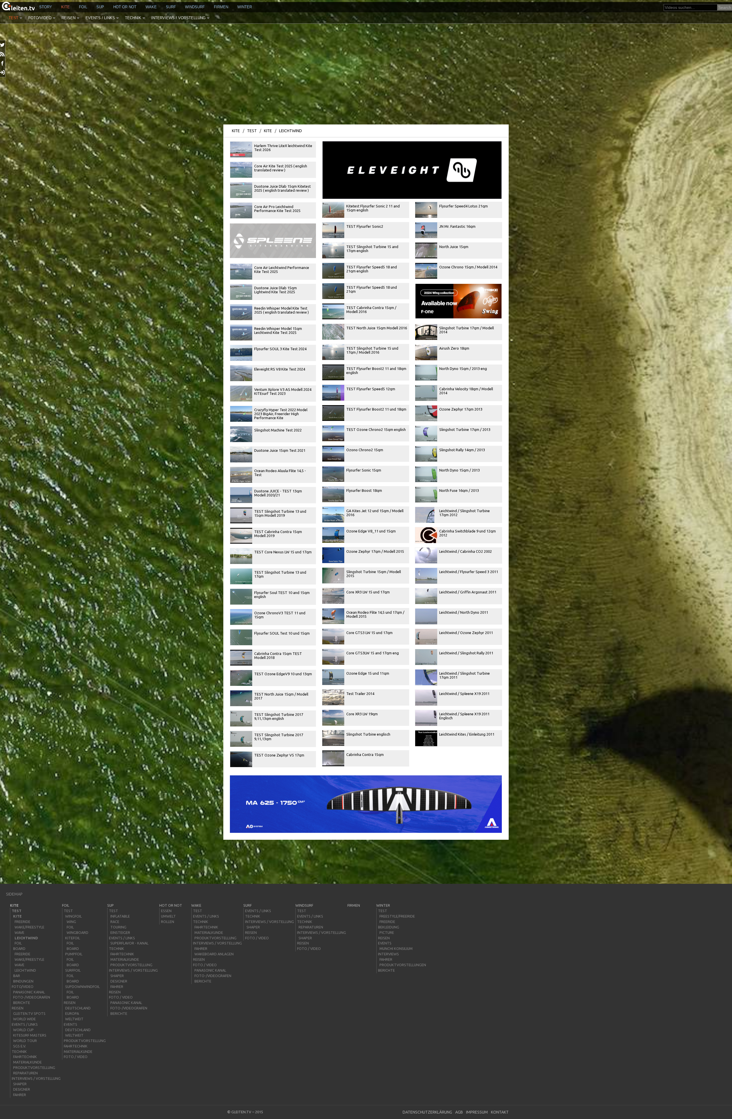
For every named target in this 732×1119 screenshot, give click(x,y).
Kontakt (500, 1112)
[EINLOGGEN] (2, 72)
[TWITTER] (2, 44)
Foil (83, 7)
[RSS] (2, 54)
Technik (133, 18)
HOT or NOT (124, 7)
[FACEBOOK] (2, 63)
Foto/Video (39, 18)
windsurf (195, 7)
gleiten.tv (241, 1112)
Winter (244, 7)
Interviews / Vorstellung (178, 18)
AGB (459, 1112)
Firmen (221, 7)
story (45, 7)
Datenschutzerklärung (427, 1112)
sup (100, 7)
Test (13, 18)
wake (151, 7)
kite (65, 7)
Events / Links (100, 18)
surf (171, 7)
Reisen (68, 18)
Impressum (477, 1112)
